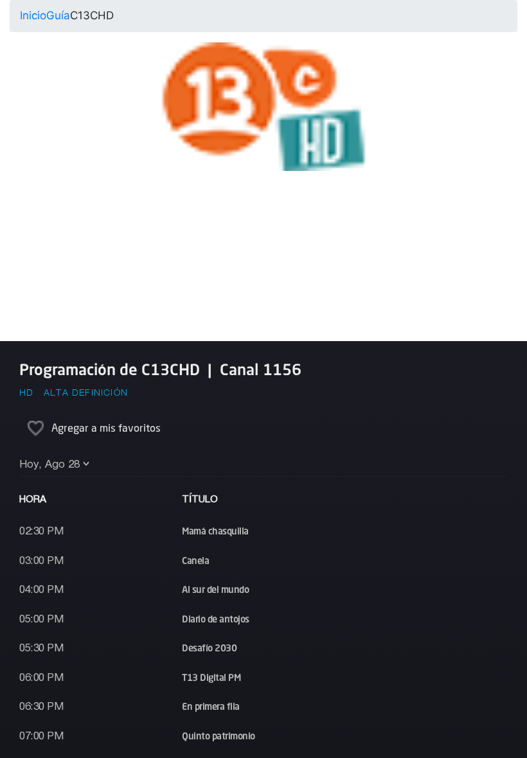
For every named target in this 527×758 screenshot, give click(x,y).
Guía (58, 15)
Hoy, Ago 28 (49, 465)
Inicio (33, 15)
